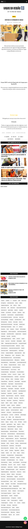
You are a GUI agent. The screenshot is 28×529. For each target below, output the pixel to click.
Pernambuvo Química (4, 457)
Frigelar (19, 374)
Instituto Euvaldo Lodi (14, 410)
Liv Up (16, 421)
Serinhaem (7, 483)
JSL (6, 417)
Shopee (10, 486)
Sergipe (2, 483)
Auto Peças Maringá (4, 319)
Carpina (23, 338)
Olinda (20, 448)
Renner (24, 471)
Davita (2, 355)
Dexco (13, 355)
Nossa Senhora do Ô (4, 445)
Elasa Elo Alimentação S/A (21, 362)
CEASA (24, 341)
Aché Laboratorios (10, 303)
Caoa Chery (13, 336)
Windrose (18, 512)
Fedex (19, 369)
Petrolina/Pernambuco (11, 459)
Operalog (24, 448)
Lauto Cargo (3, 419)
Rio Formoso (3, 476)
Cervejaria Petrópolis (22, 343)
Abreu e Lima (24, 300)
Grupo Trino (3, 400)
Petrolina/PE (3, 459)
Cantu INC (8, 336)
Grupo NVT (15, 393)
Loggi (15, 424)
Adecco (16, 303)
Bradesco (20, 326)
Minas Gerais (17, 436)
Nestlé (8, 443)
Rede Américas (22, 469)
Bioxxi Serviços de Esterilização (6, 324)
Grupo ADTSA (11, 381)
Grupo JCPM (23, 388)
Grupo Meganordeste (22, 391)
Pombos (10, 462)
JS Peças (2, 417)
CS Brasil (2, 352)
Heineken (15, 402)
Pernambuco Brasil (10, 455)
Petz (17, 459)
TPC (15, 502)
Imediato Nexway (4, 407)
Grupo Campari (10, 383)
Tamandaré (16, 495)
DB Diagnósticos (8, 355)
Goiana (12, 379)
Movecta (2, 438)
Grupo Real (22, 395)
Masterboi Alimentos (11, 433)
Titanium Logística (4, 502)
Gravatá (22, 379)
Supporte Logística (4, 495)
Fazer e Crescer (13, 369)
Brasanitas (3, 329)
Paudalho (2, 452)
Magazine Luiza (19, 426)
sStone (9, 490)
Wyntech (10, 514)
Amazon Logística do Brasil (21, 307)
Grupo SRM (10, 398)
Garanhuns (16, 376)
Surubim (10, 495)
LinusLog (11, 421)
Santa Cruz (3, 479)
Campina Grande (18, 333)
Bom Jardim (16, 324)
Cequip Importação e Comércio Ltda (11, 343)
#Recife (13, 132)
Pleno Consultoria (4, 462)
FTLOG (23, 374)
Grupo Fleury (8, 386)
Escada (23, 364)
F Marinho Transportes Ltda (6, 367)
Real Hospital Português (10, 469)
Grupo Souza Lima (4, 398)
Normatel (12, 443)
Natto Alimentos (4, 440)
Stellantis (14, 490)
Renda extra (19, 471)
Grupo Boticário (4, 383)
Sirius (20, 488)
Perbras (22, 452)
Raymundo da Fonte (22, 467)
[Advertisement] (14, 68)
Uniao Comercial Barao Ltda (6, 507)
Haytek (11, 402)
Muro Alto (16, 438)
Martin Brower (21, 431)
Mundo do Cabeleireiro (9, 438)
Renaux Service (12, 471)
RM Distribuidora (10, 476)
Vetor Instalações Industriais (14, 509)
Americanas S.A (3, 310)
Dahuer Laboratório (18, 352)
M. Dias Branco (3, 426)
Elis (1, 364)
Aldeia (19, 305)
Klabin (10, 417)
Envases (19, 364)
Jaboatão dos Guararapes (17, 412)
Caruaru (2, 341)
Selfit (15, 481)
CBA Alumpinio (19, 341)
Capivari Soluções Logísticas (6, 338)
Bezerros (20, 322)
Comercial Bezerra (4, 348)
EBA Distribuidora (13, 362)
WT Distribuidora (4, 514)
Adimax (21, 303)
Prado (14, 464)
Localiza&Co (3, 424)
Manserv (16, 429)
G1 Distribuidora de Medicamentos (7, 376)
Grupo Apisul (23, 381)
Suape (18, 493)
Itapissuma (3, 412)
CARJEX (14, 338)
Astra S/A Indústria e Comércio (6, 317)
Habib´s (7, 402)
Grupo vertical (21, 400)
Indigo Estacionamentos (17, 407)
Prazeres (18, 464)
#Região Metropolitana (20, 132)
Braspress (12, 329)
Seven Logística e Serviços (21, 483)
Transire (18, 502)
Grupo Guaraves (4, 388)
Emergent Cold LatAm (12, 364)
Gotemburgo (17, 379)
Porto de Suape (23, 462)
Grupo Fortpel (14, 386)
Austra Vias (21, 317)
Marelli (21, 429)
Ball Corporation (4, 322)
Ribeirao (13, 474)
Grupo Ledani (3, 391)
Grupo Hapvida (10, 388)
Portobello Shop (4, 464)
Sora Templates (12, 526)
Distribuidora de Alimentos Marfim (7, 360)
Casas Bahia (13, 341)
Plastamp (21, 459)
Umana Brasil (15, 505)
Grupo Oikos (21, 393)
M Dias (23, 424)
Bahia (24, 319)
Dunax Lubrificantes (4, 362)
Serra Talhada (13, 483)
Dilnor (23, 355)
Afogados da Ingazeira (5, 305)
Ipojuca (21, 410)
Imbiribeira (18, 405)
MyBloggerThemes (19, 526)
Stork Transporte (21, 490)
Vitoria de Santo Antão (5, 512)
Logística (18, 424)
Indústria (2, 410)
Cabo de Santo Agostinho (21, 331)
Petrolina (23, 457)
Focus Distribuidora (20, 371)
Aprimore (16, 310)
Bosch (14, 326)
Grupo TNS (21, 398)
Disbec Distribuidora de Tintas (6, 357)
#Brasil (3, 132)
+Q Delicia (7, 300)
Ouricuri (6, 450)
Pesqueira (18, 457)
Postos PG (10, 464)
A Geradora (15, 300)
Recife (17, 469)
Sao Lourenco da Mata (21, 479)
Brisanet (17, 329)
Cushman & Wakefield (9, 352)
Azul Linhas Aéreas (18, 319)
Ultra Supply (3, 505)
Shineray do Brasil (4, 486)
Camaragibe (3, 333)
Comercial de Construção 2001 (14, 348)
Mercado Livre (10, 436)
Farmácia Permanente (16, 367)
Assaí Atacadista (10, 314)
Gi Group (2, 379)
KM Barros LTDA (18, 417)
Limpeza (7, 421)
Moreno (22, 436)
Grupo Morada (3, 393)
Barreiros (10, 322)
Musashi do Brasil (23, 438)
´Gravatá (2, 300)
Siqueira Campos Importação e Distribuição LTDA (9, 488)
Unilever (17, 507)
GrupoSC (2, 402)
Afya (11, 305)
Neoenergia (3, 443)
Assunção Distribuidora (19, 314)
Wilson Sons (13, 512)
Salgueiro (16, 476)
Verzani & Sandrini (4, 509)
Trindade (23, 502)
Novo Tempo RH (18, 445)
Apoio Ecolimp (10, 310)
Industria (24, 407)
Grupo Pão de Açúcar (9, 395)
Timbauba (20, 500)
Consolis (22, 348)
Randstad (15, 467)
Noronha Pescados (23, 443)
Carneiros (18, 338)
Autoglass (11, 319)
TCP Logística (13, 498)
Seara (11, 481)
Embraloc (5, 364)
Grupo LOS (8, 391)
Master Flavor (3, 433)
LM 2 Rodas (20, 421)
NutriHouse (12, 448)
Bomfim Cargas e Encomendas (6, 326)
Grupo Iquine (17, 388)
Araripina (2, 312)
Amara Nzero (13, 307)
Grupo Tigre (16, 398)
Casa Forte (7, 341)
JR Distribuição (23, 414)
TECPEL (8, 500)
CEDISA (2, 343)
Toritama (11, 502)
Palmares (22, 450)
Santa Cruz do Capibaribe (11, 479)
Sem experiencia (20, 481)
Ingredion (7, 410)
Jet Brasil (11, 414)
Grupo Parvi (17, 395)
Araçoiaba (21, 310)
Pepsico (18, 452)
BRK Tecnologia (22, 329)
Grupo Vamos (9, 400)
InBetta (10, 407)
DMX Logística (17, 360)
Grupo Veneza (15, 400)
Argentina (19, 312)
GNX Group (7, 379)
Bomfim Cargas (22, 324)
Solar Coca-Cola (4, 490)
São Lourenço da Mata (5, 481)
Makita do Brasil (10, 429)
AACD (19, 300)
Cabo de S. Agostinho (12, 331)
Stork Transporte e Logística (6, 493)
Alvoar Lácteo (3, 307)
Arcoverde (14, 312)
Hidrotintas (21, 402)
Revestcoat (3, 474)
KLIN (13, 417)
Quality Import (3, 467)
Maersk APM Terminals (11, 426)
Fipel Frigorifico (12, 371)
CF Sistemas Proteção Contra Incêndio (7, 345)
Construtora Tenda (4, 350)
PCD (11, 452)
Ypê (13, 514)
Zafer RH (17, 514)
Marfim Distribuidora (4, 431)
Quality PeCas (10, 467)
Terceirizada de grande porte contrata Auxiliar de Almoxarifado (13, 155)
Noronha (17, 443)
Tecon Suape (3, 500)
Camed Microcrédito (10, 333)
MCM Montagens (4, 436)
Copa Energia (21, 350)
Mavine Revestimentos (20, 433)
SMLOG (24, 488)
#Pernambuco (8, 132)
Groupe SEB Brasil (4, 381)
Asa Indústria (3, 314)
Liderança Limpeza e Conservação (18, 419)
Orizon (2, 450)
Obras (17, 448)
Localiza (25, 421)
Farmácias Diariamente (5, 369)
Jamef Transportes (4, 414)
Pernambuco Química (18, 455)
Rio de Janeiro (18, 474)
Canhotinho (3, 336)
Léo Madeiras (9, 419)
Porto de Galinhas (16, 462)
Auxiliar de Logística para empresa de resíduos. (13, 167)
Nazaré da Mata (11, 440)
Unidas (13, 507)
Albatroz (15, 305)
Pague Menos (17, 450)
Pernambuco (3, 455)
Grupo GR (20, 386)
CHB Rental (18, 345)
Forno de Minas (3, 374)
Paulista (7, 452)
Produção (23, 464)
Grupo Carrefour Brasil (19, 383)
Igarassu (13, 405)
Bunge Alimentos (4, 331)
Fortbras (9, 374)
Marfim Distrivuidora (13, 431)
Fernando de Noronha (4, 371)
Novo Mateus (12, 445)
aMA (8, 307)
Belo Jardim (15, 322)
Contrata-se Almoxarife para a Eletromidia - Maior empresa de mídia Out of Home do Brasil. (13, 179)
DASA (24, 352)
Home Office (3, 405)
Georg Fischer (22, 376)
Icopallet (8, 405)
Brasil (14, 16)
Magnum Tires (3, 429)
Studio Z (14, 493)
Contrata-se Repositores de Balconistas (16, 276)
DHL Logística (18, 355)
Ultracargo (9, 505)
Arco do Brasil (8, 312)
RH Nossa (8, 474)
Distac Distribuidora (16, 357)
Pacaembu (11, 450)
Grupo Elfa (3, 386)
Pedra (14, 452)
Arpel (24, 312)
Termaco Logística (14, 500)
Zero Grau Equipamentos (5, 517)
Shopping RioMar (16, 486)
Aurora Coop (15, 317)
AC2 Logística (3, 303)
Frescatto (14, 374)
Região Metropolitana (5, 471)
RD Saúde (2, 469)
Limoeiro (2, 421)
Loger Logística (9, 424)
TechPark (19, 498)
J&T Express (9, 412)
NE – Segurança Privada (20, 440)
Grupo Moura (10, 393)
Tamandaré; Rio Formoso (5, 498)
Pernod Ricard (12, 457)
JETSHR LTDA (17, 414)
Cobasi (23, 345)
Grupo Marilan (14, 391)
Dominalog (23, 360)
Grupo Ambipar (17, 381)
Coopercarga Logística (13, 350)
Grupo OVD (3, 395)
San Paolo (21, 476)
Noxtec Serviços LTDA (4, 448)
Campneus (24, 333)
